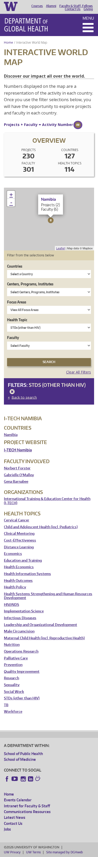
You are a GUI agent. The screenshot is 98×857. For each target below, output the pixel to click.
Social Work (14, 692)
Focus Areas (16, 302)
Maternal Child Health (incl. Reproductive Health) (44, 638)
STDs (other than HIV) (21, 698)
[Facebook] (7, 779)
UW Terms (33, 852)
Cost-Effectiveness (20, 540)
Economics (13, 554)
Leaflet (60, 248)
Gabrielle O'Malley (19, 475)
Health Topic (17, 320)
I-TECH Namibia (18, 450)
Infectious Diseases (20, 618)
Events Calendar (18, 800)
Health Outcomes (18, 581)
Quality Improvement (21, 672)
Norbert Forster (17, 468)
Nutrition (12, 645)
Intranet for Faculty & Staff (27, 806)
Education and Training (23, 560)
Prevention (13, 665)
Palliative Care (16, 658)
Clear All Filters (78, 372)
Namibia (11, 435)
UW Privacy (12, 852)
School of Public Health (23, 753)
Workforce (13, 712)
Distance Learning (19, 547)
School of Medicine (20, 759)
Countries (14, 266)
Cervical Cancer (16, 520)
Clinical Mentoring (19, 534)
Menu (88, 18)
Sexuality (12, 685)
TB (6, 705)
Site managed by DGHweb (64, 852)
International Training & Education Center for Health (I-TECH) (47, 501)
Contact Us (72, 9)
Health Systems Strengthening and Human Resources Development (48, 596)
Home (8, 42)
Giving (88, 9)
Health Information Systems (27, 574)
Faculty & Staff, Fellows (76, 6)
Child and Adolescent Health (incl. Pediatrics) (41, 527)
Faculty (13, 337)
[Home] (26, 25)
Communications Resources (27, 811)
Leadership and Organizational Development (40, 625)
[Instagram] (23, 779)
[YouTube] (15, 779)
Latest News (14, 817)
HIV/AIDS (11, 605)
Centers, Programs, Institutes (30, 284)
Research (11, 678)
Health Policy (15, 587)
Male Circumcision (19, 631)
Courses (37, 6)
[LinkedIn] (30, 779)
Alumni (51, 6)
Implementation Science (24, 611)
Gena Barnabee (16, 482)
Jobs (7, 829)
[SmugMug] (38, 779)
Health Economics (19, 567)
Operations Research (21, 651)
